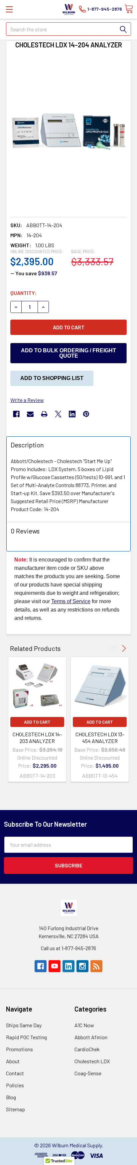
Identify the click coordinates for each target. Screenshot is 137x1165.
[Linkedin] (72, 414)
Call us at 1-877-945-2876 (68, 948)
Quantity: (23, 293)
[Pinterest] (86, 414)
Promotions (19, 1049)
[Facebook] (16, 414)
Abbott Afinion (90, 1037)
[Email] (30, 414)
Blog (11, 1097)
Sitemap (15, 1109)
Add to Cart (37, 722)
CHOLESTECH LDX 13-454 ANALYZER (99, 737)
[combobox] (68, 29)
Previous (114, 648)
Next (123, 648)
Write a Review (27, 400)
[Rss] (96, 966)
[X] (58, 414)
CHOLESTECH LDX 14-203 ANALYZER (37, 737)
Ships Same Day (24, 1025)
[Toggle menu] (9, 9)
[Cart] (128, 9)
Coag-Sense (87, 1073)
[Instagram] (82, 966)
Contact (15, 1073)
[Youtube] (55, 966)
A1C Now (84, 1025)
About (13, 1061)
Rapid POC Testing (26, 1037)
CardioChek (87, 1049)
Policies (15, 1085)
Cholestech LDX (92, 1061)
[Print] (44, 414)
